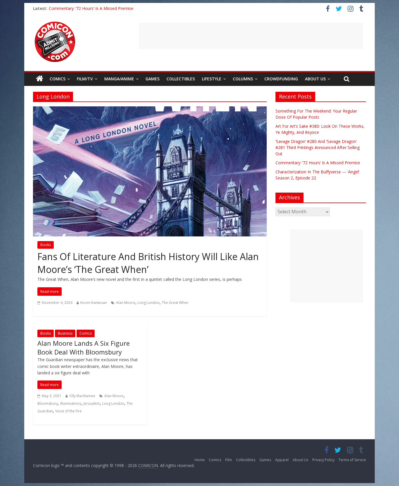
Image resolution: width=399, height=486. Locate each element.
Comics (57, 79)
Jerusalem (92, 403)
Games (152, 79)
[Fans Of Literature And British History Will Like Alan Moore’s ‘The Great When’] (150, 110)
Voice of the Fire (68, 411)
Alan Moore (125, 302)
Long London (148, 302)
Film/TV (85, 79)
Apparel (282, 459)
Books (45, 244)
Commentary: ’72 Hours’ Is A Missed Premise (91, 8)
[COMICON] (55, 23)
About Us (315, 79)
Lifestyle (211, 79)
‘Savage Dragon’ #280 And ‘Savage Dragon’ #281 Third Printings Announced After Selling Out (317, 147)
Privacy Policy (323, 459)
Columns (243, 79)
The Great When (175, 302)
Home (200, 459)
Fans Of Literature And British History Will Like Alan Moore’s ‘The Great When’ (148, 263)
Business (65, 333)
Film (228, 459)
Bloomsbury (47, 403)
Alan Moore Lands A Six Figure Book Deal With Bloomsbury (83, 348)
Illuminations (70, 403)
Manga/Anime (119, 79)
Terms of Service (352, 459)
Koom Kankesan (93, 302)
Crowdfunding (281, 79)
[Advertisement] (251, 36)
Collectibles (180, 79)
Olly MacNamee (82, 395)
